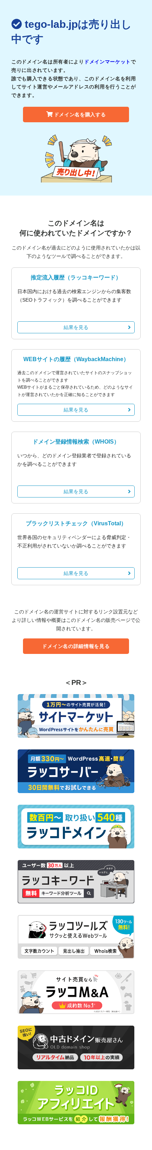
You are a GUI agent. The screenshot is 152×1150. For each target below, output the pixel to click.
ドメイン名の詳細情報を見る (76, 646)
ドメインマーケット (107, 61)
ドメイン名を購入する (80, 114)
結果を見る (76, 327)
